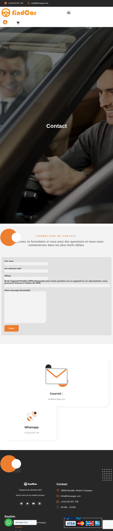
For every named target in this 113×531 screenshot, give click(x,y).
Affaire (7, 276)
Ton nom (8, 261)
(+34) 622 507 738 (15, 3)
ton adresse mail (12, 268)
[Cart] (18, 22)
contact (18, 527)
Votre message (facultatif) (17, 290)
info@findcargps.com (39, 3)
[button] (68, 12)
